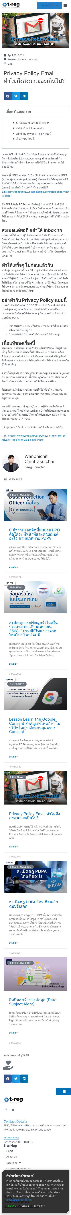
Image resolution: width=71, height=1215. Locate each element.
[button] (65, 5)
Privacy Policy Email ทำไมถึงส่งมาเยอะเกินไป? (34, 815)
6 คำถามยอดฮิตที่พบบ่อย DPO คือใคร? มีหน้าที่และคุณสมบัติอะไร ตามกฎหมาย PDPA (34, 534)
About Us (11, 1157)
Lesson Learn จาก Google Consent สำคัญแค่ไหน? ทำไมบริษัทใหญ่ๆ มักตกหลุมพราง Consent (34, 725)
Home (9, 1151)
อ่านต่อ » (13, 567)
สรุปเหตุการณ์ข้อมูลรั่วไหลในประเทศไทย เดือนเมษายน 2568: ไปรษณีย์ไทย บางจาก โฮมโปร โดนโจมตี (33, 628)
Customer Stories (16, 1169)
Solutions (11, 1163)
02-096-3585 (11, 1138)
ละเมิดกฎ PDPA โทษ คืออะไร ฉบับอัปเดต (33, 904)
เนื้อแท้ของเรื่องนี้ (25, 139)
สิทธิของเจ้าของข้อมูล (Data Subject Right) (32, 1002)
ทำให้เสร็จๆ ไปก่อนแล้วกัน (30, 128)
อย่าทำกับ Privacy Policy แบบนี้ (33, 133)
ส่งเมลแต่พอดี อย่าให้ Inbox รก (32, 123)
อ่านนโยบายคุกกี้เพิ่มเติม (19, 1199)
